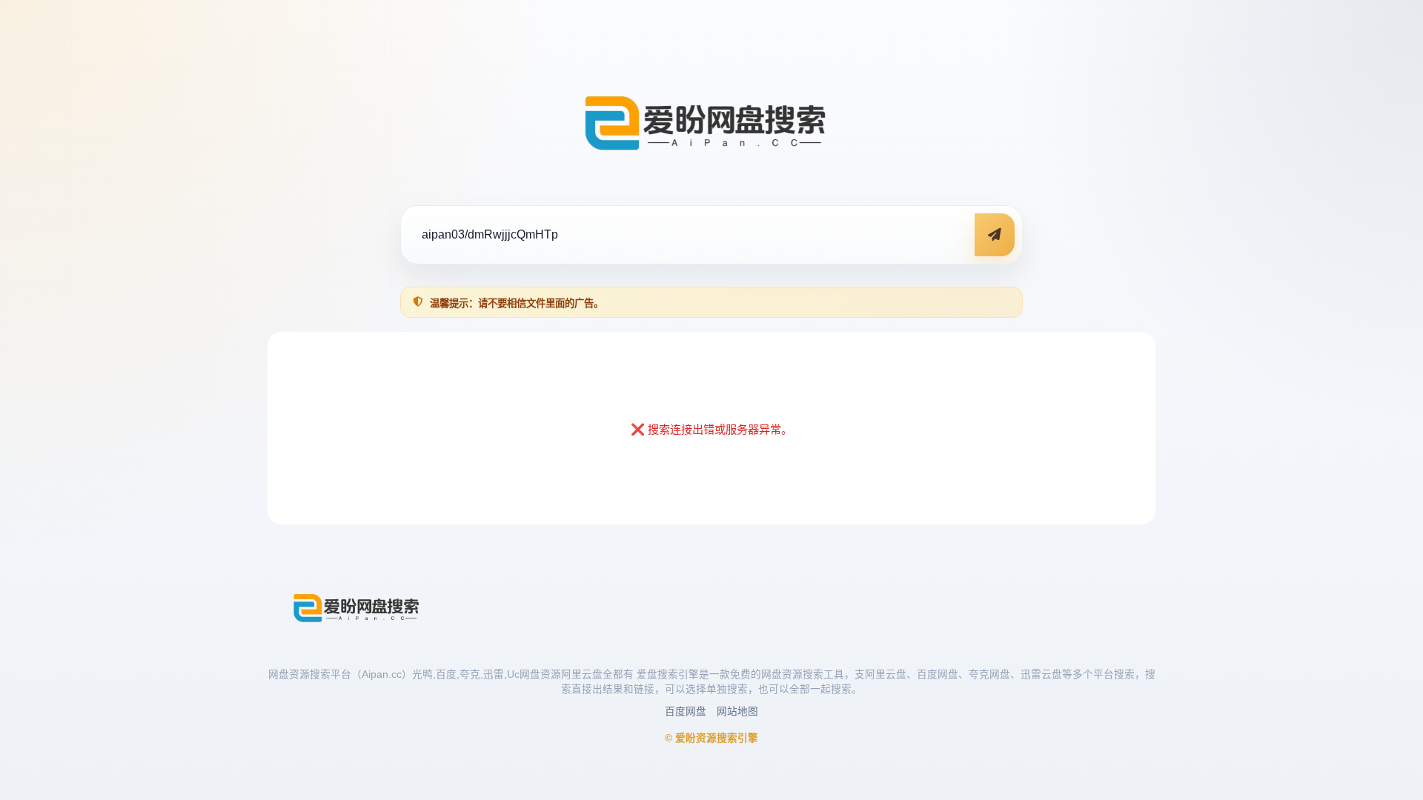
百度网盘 (685, 711)
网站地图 (737, 711)
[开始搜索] (995, 234)
